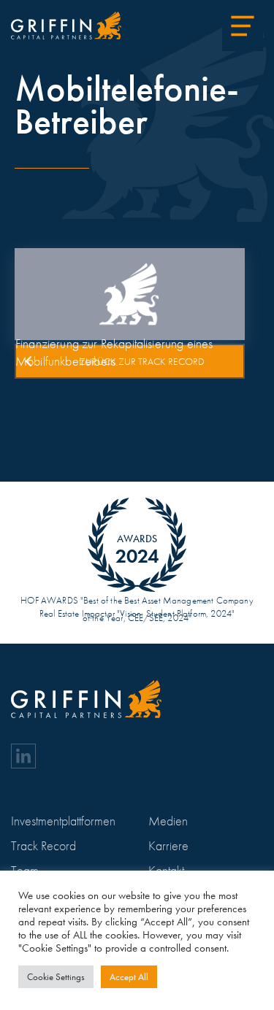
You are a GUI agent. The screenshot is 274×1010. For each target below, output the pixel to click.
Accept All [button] (129, 977)
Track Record (43, 845)
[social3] (23, 756)
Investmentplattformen (63, 820)
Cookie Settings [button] (56, 977)
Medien (168, 820)
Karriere (168, 845)
